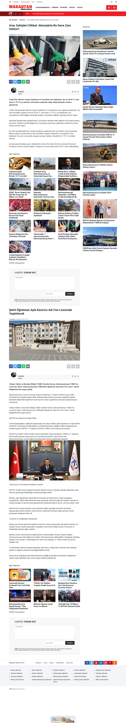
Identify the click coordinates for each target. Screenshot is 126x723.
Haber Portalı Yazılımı (18, 689)
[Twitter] (15, 82)
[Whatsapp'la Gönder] (23, 82)
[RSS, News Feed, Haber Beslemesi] (114, 663)
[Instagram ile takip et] (78, 92)
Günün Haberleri (25, 2)
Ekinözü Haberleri (16, 673)
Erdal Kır (21, 92)
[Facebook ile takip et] (72, 92)
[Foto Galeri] (116, 2)
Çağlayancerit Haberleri (103, 670)
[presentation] (15, 14)
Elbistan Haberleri (59, 670)
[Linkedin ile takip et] (101, 663)
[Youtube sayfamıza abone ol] (96, 663)
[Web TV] (112, 2)
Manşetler (16, 2)
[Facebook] (11, 82)
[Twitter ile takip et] (75, 92)
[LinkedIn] (19, 82)
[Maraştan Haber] (20, 7)
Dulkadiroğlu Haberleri (60, 673)
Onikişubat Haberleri (81, 673)
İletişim (52, 663)
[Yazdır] (28, 82)
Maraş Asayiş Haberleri (60, 676)
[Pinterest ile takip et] (110, 663)
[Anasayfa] (10, 2)
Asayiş (79, 7)
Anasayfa (38, 663)
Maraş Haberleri (16, 670)
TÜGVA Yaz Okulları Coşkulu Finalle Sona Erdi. (47, 14)
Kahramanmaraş (43, 7)
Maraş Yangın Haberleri (82, 679)
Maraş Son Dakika (80, 676)
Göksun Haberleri (80, 670)
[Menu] (109, 7)
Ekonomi (63, 7)
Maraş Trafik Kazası (102, 679)
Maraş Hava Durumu (17, 679)
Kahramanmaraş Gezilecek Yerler (61, 681)
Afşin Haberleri (37, 670)
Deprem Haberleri (101, 676)
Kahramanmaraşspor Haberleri (41, 679)
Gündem (55, 7)
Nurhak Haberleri (37, 676)
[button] (69, 82)
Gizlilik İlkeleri (60, 663)
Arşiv (33, 2)
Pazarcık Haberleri (17, 676)
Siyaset (72, 7)
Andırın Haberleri (37, 673)
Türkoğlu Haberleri (101, 673)
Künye (45, 663)
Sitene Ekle (40, 2)
